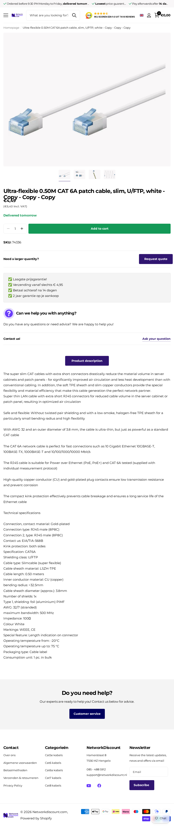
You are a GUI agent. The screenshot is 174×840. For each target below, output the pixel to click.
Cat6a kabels (54, 770)
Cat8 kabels (53, 785)
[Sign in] (149, 15)
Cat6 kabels (53, 762)
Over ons (9, 755)
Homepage (11, 27)
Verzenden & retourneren (20, 778)
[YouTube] (89, 785)
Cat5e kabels (54, 755)
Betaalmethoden (15, 770)
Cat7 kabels (53, 778)
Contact (10, 747)
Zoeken (74, 15)
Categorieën (56, 747)
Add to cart (99, 228)
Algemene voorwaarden (20, 762)
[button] (22, 229)
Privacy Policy (12, 785)
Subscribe (142, 785)
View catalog (5, 15)
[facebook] (99, 785)
